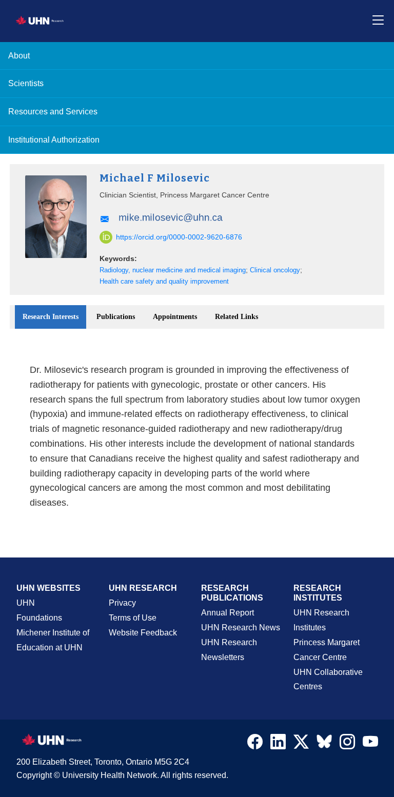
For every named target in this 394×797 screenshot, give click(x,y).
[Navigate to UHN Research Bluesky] (324, 742)
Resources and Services (52, 111)
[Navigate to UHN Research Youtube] (370, 744)
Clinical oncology (275, 270)
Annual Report (227, 612)
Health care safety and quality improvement (164, 281)
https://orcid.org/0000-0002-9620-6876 (179, 237)
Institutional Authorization (54, 139)
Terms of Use (132, 617)
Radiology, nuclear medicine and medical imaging (173, 270)
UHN (25, 603)
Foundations (39, 617)
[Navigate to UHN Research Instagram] (347, 744)
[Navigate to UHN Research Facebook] (255, 744)
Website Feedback (143, 632)
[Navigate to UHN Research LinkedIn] (278, 744)
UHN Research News (240, 627)
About (19, 55)
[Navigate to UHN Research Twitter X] (301, 744)
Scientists (26, 83)
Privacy (122, 603)
